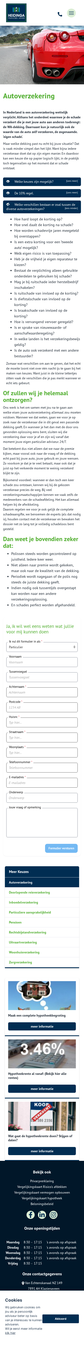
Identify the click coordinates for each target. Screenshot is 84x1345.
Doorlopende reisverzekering (29, 892)
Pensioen (15, 922)
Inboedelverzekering (23, 902)
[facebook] (31, 1215)
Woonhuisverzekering (24, 952)
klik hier (10, 1333)
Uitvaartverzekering (23, 942)
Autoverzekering (20, 882)
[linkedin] (42, 1215)
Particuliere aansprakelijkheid (30, 912)
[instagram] (53, 1215)
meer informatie (42, 1026)
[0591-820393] (60, 13)
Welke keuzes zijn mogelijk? (45, 181)
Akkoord (60, 1318)
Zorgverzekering (20, 962)
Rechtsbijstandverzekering (27, 932)
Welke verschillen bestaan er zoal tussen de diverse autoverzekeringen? (42, 207)
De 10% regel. (45, 193)
